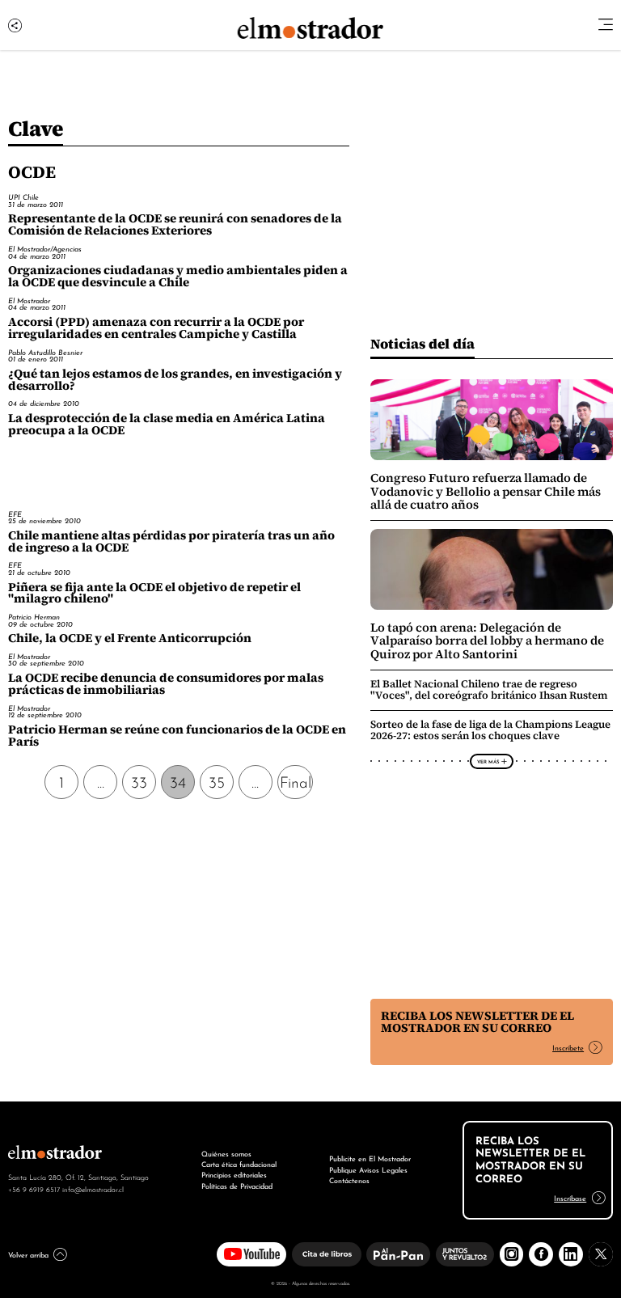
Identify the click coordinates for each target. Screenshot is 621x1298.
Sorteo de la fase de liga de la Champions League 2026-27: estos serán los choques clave (490, 729)
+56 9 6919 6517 (34, 1189)
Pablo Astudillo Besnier (45, 352)
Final (295, 781)
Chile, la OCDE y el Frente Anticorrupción (129, 638)
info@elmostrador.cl (93, 1189)
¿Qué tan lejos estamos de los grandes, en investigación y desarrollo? (175, 380)
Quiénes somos (226, 1153)
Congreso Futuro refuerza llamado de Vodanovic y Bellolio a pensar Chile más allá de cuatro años (485, 491)
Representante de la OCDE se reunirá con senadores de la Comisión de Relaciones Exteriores (175, 224)
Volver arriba (28, 1254)
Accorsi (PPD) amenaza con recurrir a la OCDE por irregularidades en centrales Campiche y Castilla (156, 328)
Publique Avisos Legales (368, 1169)
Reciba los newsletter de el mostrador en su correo (477, 1022)
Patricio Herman (34, 616)
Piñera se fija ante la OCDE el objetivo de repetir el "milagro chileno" (154, 593)
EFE (15, 514)
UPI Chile (23, 197)
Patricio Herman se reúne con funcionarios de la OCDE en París (177, 735)
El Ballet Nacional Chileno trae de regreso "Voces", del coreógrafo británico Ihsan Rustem (489, 689)
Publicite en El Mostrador (370, 1158)
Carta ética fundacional (239, 1164)
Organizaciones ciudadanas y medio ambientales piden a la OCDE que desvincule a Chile (178, 276)
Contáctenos (349, 1180)
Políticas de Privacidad (236, 1185)
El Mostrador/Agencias (45, 248)
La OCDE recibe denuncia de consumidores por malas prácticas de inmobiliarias (165, 684)
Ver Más (488, 761)
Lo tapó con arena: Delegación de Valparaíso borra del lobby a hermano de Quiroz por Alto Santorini (487, 640)
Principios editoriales (234, 1174)
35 (217, 781)
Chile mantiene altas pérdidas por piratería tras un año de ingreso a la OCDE (171, 541)
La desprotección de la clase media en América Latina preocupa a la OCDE (166, 424)
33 (139, 781)
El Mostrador (29, 300)
